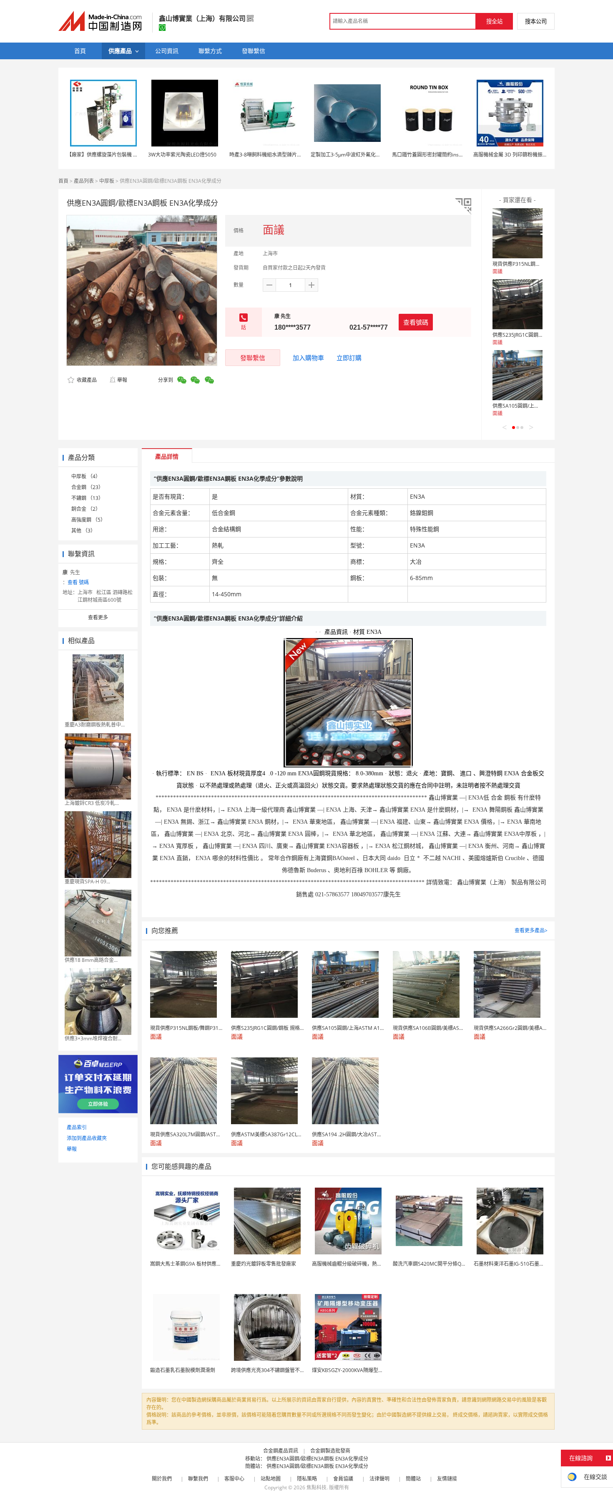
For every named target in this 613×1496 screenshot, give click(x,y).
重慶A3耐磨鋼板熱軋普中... (95, 724)
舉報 (122, 379)
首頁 (63, 180)
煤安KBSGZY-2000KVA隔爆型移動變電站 (357, 1370)
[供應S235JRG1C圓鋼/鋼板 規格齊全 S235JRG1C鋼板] (517, 304)
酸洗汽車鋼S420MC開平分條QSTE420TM (439, 1263)
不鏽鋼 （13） (87, 498)
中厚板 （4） (85, 476)
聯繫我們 (198, 1478)
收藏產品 (86, 379)
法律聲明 (379, 1478)
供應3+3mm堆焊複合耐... (93, 1038)
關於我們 (162, 1478)
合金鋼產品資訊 (280, 1450)
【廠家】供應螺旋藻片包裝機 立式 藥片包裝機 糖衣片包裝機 (134, 154)
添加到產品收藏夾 (87, 1138)
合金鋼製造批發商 (330, 1450)
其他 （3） (83, 530)
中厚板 (106, 180)
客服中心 (234, 1478)
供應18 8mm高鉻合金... (91, 960)
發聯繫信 (252, 357)
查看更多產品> (531, 930)
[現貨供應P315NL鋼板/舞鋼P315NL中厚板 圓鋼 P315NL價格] (517, 233)
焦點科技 (316, 1487)
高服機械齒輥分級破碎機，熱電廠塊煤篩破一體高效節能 (374, 1263)
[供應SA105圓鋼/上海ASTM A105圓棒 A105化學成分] (517, 375)
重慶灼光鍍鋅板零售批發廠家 (263, 1263)
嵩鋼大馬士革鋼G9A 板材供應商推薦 (190, 1263)
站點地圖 (271, 1478)
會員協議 (343, 1478)
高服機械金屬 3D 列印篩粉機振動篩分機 (518, 154)
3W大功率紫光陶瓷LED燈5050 (182, 154)
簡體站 (413, 1478)
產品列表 (84, 180)
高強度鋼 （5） (88, 519)
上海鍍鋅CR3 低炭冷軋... (92, 803)
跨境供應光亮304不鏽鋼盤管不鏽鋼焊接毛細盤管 (285, 1370)
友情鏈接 (447, 1478)
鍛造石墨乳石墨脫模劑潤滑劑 (182, 1370)
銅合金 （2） (85, 508)
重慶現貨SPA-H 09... (87, 881)
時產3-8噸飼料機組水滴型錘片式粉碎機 (273, 154)
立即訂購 (349, 357)
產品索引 (77, 1127)
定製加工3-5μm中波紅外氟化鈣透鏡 (351, 154)
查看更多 (98, 617)
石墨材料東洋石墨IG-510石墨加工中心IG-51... (524, 1263)
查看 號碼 (78, 582)
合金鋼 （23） (87, 487)
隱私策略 (307, 1478)
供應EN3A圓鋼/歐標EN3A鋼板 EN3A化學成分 (317, 1458)
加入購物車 (308, 357)
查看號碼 (415, 322)
